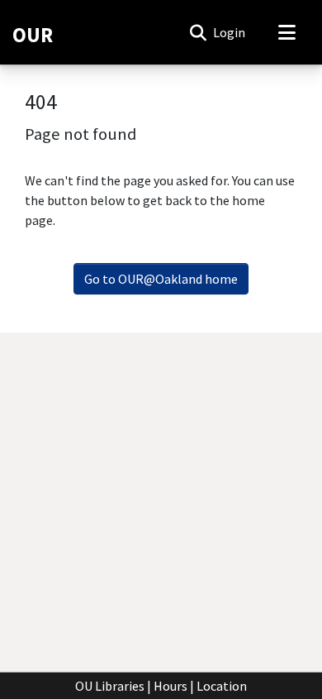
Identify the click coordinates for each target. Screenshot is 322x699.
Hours (170, 685)
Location (222, 685)
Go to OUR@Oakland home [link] (161, 279)
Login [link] (230, 32)
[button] (197, 32)
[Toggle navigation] (286, 32)
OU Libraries (109, 685)
